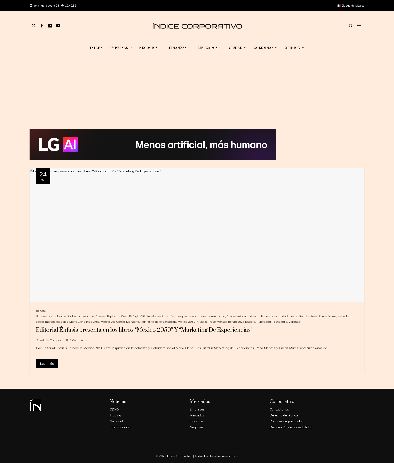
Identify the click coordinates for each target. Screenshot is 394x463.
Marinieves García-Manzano (120, 322)
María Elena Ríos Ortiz (84, 322)
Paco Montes (218, 322)
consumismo (216, 316)
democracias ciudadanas (277, 316)
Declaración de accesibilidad (291, 427)
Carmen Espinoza (107, 316)
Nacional (116, 421)
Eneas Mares (327, 316)
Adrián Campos (51, 340)
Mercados (197, 415)
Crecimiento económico (243, 316)
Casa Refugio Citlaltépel (137, 316)
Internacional (119, 427)
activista (65, 316)
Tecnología (279, 322)
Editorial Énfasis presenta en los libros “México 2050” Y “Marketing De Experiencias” (144, 330)
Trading (115, 415)
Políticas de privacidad (287, 421)
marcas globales (56, 322)
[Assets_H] (153, 144)
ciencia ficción (164, 316)
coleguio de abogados (190, 316)
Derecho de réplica (284, 415)
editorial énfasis (306, 316)
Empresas (197, 409)
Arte (43, 311)
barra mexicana (83, 316)
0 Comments (78, 340)
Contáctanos (279, 409)
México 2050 (187, 322)
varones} (295, 322)
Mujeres (202, 322)
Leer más (47, 363)
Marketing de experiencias (158, 322)
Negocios (197, 427)
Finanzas (196, 421)
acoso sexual (49, 316)
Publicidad (264, 322)
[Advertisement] (197, 92)
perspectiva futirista (241, 322)
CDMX (114, 409)
